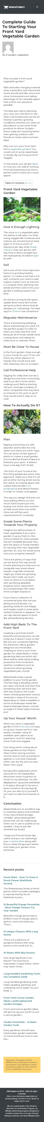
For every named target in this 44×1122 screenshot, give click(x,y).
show (28, 183)
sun (17, 232)
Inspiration (23, 55)
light (36, 255)
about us (35, 1099)
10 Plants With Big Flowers (19, 952)
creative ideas (16, 841)
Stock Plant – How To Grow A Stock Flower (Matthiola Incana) (21, 880)
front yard (24, 726)
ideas (35, 164)
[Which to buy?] (15, 7)
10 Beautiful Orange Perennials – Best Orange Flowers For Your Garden (22, 907)
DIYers (15, 311)
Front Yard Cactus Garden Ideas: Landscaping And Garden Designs (19, 1001)
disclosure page (23, 1096)
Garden (12, 55)
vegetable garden (20, 149)
